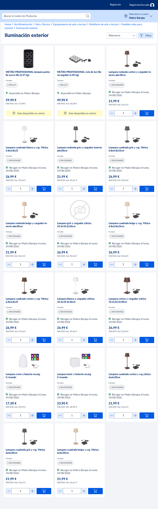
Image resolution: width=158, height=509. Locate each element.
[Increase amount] (135, 113)
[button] (122, 35)
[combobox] (46, 16)
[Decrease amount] (111, 113)
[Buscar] (88, 16)
